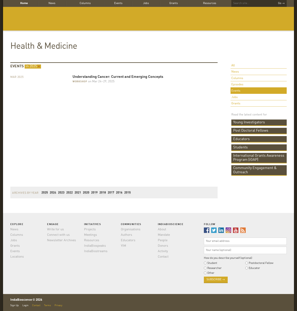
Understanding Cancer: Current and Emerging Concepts (118, 77)
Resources (209, 3)
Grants (173, 3)
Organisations (130, 229)
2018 (102, 192)
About (162, 229)
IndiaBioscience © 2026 (26, 299)
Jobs (146, 3)
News (51, 3)
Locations (17, 256)
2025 (44, 192)
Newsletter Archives (61, 240)
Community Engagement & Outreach (255, 170)
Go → (281, 3)
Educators (241, 139)
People (162, 240)
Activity (163, 251)
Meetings (90, 235)
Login (25, 305)
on (101, 81)
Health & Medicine (43, 46)
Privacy (58, 305)
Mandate (164, 235)
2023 (61, 192)
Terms (47, 305)
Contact (163, 256)
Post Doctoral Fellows (250, 130)
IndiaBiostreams (95, 251)
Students (240, 147)
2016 (119, 192)
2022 (69, 192)
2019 (94, 192)
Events (118, 3)
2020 (86, 192)
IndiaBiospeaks (95, 246)
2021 (78, 192)
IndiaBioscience (148, 19)
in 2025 (33, 66)
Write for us (55, 229)
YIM (123, 246)
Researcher (214, 268)
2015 (127, 192)
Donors (163, 246)
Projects (90, 229)
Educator (254, 268)
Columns (85, 3)
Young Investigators (249, 122)
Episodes (237, 84)
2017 (111, 192)
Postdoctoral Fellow (261, 263)
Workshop (80, 81)
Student (212, 263)
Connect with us (58, 235)
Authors (126, 235)
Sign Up (14, 305)
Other (210, 273)
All (233, 65)
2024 (53, 192)
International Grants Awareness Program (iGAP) (258, 158)
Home (24, 3)
